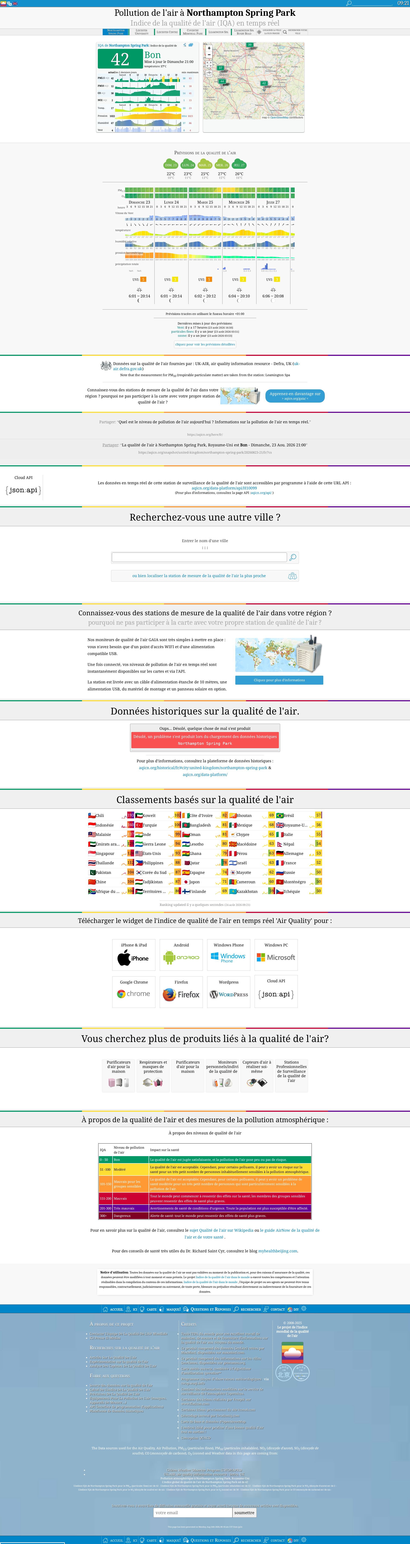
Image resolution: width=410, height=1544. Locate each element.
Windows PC (276, 944)
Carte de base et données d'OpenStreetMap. (213, 1421)
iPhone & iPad (134, 944)
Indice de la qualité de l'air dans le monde (223, 1277)
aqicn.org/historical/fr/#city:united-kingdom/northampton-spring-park (203, 767)
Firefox (181, 982)
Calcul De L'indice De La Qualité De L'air (120, 1389)
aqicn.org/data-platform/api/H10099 (224, 487)
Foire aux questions (110, 1375)
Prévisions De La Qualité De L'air (115, 1394)
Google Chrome (134, 982)
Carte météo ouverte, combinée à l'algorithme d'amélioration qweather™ (216, 1370)
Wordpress (229, 982)
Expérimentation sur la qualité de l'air (119, 1361)
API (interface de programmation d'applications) (126, 1406)
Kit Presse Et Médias (105, 1338)
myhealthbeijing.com (277, 1250)
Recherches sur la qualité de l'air (125, 1347)
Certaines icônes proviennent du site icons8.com (218, 1409)
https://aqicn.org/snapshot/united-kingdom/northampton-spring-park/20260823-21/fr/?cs (205, 452)
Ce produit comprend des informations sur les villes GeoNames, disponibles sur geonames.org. (221, 1360)
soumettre (244, 1512)
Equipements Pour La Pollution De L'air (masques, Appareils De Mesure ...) (128, 1400)
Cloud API (276, 980)
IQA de (123, 45)
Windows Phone (229, 944)
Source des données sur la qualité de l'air (121, 1385)
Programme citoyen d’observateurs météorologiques (221, 1379)
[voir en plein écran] (191, 45)
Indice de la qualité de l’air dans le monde (211, 1282)
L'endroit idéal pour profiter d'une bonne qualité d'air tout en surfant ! (222, 1429)
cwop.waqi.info (193, 1383)
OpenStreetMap (279, 117)
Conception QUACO (196, 1438)
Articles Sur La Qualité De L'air (113, 1357)
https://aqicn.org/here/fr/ (205, 434)
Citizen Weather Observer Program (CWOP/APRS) (204, 1470)
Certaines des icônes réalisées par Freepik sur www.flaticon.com (216, 1401)
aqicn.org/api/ (261, 492)
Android (181, 944)
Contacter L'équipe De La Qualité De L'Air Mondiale (128, 1334)
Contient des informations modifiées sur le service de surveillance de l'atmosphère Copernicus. (222, 1391)
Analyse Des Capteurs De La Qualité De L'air (123, 1366)
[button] (222, 84)
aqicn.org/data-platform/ (205, 774)
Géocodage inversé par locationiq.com (210, 1415)
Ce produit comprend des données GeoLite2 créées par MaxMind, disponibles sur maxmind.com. (222, 1350)
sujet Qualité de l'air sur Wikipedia (222, 1230)
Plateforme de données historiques (116, 1411)
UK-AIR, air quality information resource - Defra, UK (204, 1474)
